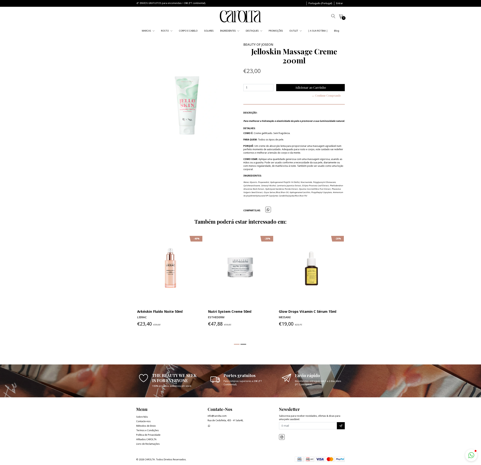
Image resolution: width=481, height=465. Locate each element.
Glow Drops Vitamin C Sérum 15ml (307, 311)
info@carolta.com (217, 415)
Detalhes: (249, 128)
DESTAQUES (252, 30)
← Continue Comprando (326, 95)
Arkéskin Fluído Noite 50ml (160, 311)
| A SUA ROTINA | (318, 30)
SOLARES (209, 30)
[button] (320, 3)
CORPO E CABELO (188, 30)
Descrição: (250, 112)
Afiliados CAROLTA (146, 439)
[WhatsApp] (209, 425)
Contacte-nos (143, 421)
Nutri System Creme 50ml (229, 311)
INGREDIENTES (228, 30)
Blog (336, 30)
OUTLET (294, 30)
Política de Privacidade (148, 434)
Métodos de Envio (146, 425)
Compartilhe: (252, 210)
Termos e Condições (147, 430)
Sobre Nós (142, 416)
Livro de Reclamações (148, 443)
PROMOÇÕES (276, 30)
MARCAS (147, 30)
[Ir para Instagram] (281, 437)
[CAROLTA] (240, 16)
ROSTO (165, 30)
